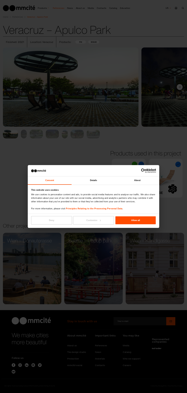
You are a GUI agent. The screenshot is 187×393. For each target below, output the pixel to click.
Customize (91, 220)
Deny (51, 220)
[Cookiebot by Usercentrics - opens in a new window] (143, 170)
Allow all (135, 220)
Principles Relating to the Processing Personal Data (94, 208)
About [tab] (137, 180)
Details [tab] (93, 180)
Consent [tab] (49, 180)
